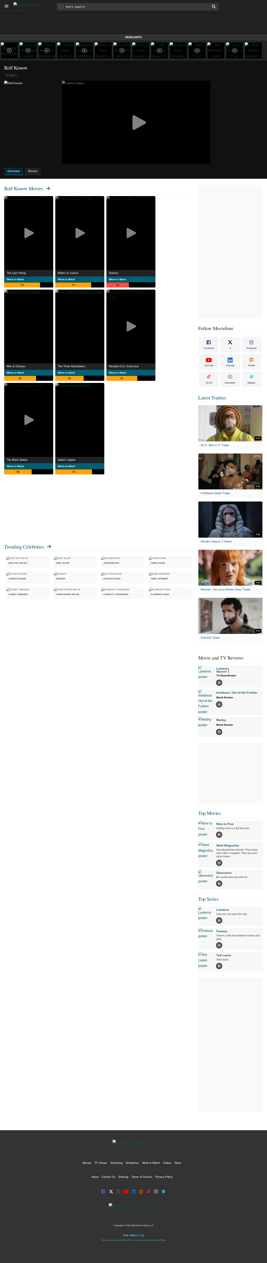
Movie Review (224, 697)
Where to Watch (15, 279)
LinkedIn (230, 365)
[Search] (214, 6)
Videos (167, 1162)
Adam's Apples (67, 459)
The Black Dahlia (17, 459)
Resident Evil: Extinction (124, 366)
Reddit (251, 365)
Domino (113, 273)
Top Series (208, 899)
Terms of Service (141, 1176)
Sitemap (123, 1176)
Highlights (133, 37)
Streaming (116, 1162)
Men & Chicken (16, 366)
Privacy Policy (164, 1176)
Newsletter (230, 382)
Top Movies (209, 813)
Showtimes (132, 1162)
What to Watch (151, 1162)
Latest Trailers (212, 397)
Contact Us (108, 1176)
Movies (87, 1162)
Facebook (209, 348)
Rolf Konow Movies (23, 188)
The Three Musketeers (71, 366)
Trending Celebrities (24, 546)
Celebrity (12, 75)
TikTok (208, 382)
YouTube (208, 365)
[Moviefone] (29, 6)
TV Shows (100, 1162)
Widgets (251, 382)
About (94, 1176)
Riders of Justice (68, 273)
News (178, 1162)
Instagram (251, 348)
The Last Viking (16, 273)
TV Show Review (226, 675)
